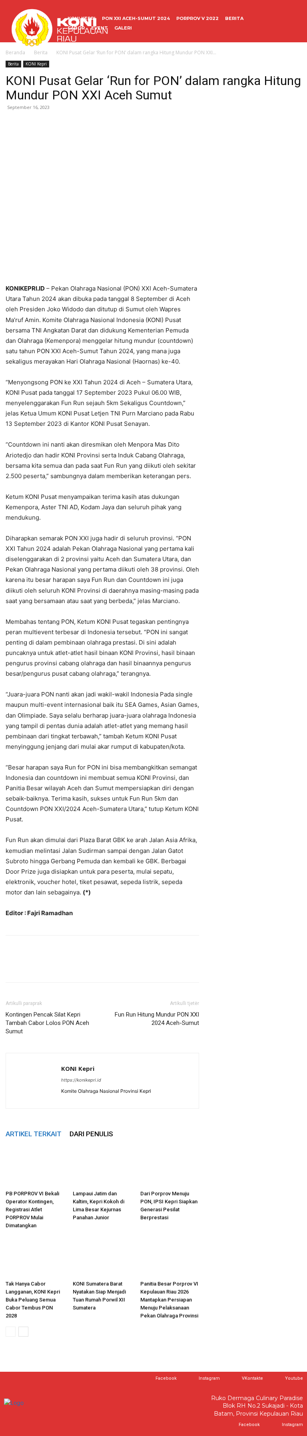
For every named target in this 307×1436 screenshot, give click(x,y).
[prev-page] (11, 1332)
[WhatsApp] (50, 125)
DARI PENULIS (91, 1134)
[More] (87, 125)
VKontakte (252, 1378)
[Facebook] (14, 125)
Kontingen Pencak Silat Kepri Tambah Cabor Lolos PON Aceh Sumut (47, 1023)
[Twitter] (32, 125)
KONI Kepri (36, 64)
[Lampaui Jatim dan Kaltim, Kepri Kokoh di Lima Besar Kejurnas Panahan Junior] (102, 1167)
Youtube (294, 1378)
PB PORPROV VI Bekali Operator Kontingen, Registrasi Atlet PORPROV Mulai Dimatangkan (32, 1209)
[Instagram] (191, 1379)
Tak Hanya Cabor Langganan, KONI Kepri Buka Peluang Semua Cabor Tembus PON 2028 (33, 1300)
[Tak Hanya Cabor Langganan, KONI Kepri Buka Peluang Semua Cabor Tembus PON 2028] (35, 1256)
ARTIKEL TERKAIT (34, 1134)
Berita (13, 64)
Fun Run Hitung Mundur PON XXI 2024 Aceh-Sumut (157, 1019)
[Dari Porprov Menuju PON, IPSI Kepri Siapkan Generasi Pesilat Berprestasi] (169, 1167)
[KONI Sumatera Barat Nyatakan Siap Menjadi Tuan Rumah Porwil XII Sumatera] (102, 1256)
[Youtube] (277, 1379)
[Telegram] (69, 125)
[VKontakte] (234, 1379)
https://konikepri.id (81, 1080)
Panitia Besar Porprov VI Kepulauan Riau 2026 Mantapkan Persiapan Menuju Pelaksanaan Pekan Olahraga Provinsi (169, 1300)
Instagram (209, 1378)
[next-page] (23, 1332)
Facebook (166, 1378)
